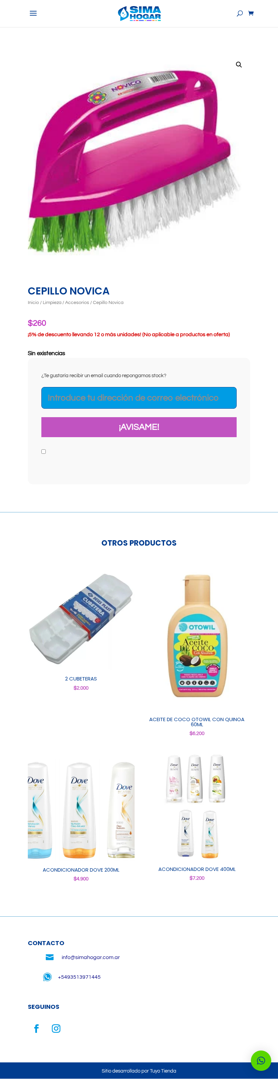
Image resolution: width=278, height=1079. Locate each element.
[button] (239, 65)
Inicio (33, 302)
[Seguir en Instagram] (55, 1028)
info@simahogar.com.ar (91, 957)
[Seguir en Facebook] (36, 1028)
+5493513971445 (79, 977)
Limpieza (52, 302)
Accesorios (77, 302)
